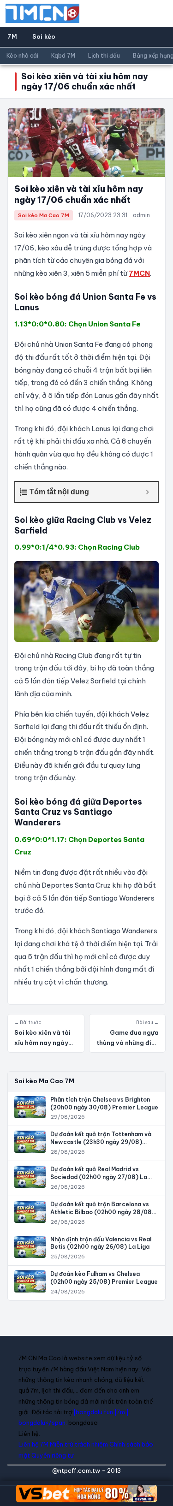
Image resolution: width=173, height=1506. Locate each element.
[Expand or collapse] (147, 492)
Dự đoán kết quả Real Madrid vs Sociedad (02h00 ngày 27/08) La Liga (98, 1177)
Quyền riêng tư (52, 1455)
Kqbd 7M (63, 55)
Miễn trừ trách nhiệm (79, 1444)
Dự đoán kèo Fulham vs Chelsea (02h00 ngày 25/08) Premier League (104, 1277)
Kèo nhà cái (22, 55)
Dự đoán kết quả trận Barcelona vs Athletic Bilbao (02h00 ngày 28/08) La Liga (102, 1212)
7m (121, 1412)
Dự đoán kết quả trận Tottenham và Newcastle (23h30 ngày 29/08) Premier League (100, 1142)
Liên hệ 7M (33, 1444)
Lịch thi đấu (104, 55)
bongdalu (31, 1422)
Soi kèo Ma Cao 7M (43, 215)
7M (12, 36)
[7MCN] (42, 13)
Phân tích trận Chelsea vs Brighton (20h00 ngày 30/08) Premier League (104, 1103)
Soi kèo (44, 36)
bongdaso (83, 1422)
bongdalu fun (94, 1412)
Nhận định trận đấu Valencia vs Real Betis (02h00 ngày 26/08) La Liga (100, 1243)
